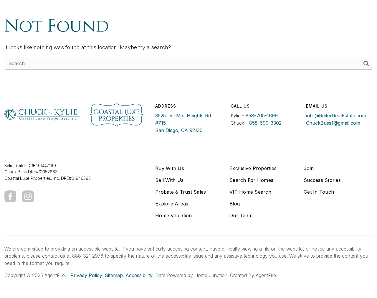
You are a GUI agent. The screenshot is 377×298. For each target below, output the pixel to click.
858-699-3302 (265, 123)
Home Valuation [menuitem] (173, 215)
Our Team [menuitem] (240, 215)
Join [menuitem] (309, 168)
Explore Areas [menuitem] (171, 204)
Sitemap (114, 275)
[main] (188, 42)
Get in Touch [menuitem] (319, 192)
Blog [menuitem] (234, 204)
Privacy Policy (86, 275)
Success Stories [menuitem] (322, 180)
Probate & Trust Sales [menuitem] (180, 192)
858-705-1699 (262, 115)
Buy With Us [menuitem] (169, 168)
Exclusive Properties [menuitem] (253, 168)
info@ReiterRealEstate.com (336, 115)
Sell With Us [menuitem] (169, 180)
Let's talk (307, 15)
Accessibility (139, 275)
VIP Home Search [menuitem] (250, 192)
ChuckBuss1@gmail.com (333, 123)
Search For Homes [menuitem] (251, 180)
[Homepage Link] (47, 14)
